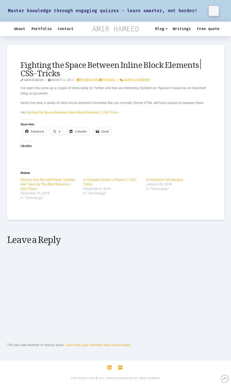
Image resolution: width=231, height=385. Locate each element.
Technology (88, 79)
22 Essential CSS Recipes (164, 179)
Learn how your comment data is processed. (98, 345)
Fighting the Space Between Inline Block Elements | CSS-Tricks (72, 112)
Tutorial (108, 79)
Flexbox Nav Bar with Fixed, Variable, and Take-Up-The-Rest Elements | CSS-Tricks (48, 184)
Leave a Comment (136, 79)
